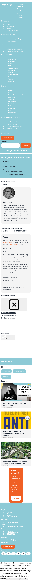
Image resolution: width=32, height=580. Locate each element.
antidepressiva (7, 242)
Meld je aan (16, 498)
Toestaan (9, 578)
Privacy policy (23, 578)
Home (7, 161)
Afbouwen (6, 371)
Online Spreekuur (11, 166)
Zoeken (4, 141)
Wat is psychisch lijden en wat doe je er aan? (14, 404)
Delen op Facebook (8, 313)
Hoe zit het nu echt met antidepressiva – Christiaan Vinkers (13, 433)
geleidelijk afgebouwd (10, 277)
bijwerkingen (13, 244)
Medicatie (6, 376)
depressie (14, 266)
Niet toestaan (16, 578)
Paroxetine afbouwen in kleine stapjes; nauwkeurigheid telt (15, 462)
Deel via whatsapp (8, 318)
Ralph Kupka (7, 202)
